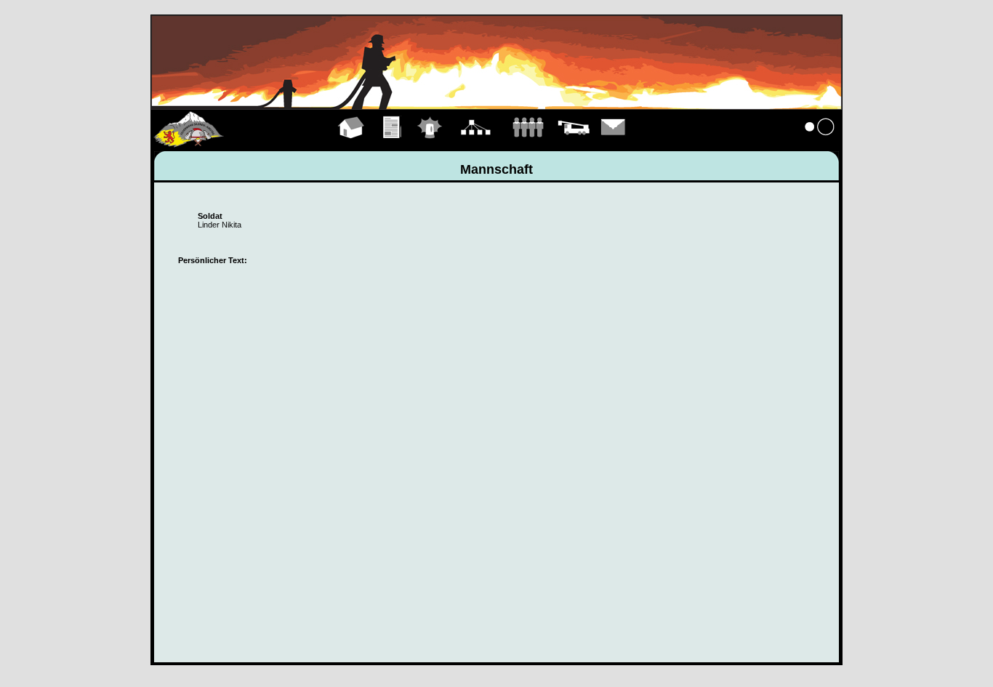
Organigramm (475, 144)
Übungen (393, 144)
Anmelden (820, 144)
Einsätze (430, 144)
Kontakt (613, 144)
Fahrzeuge (573, 144)
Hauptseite (351, 144)
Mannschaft (527, 144)
